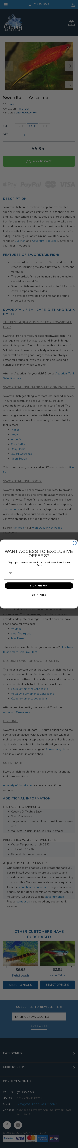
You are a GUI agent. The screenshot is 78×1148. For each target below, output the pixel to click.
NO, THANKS (39, 595)
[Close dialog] (74, 543)
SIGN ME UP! (39, 585)
